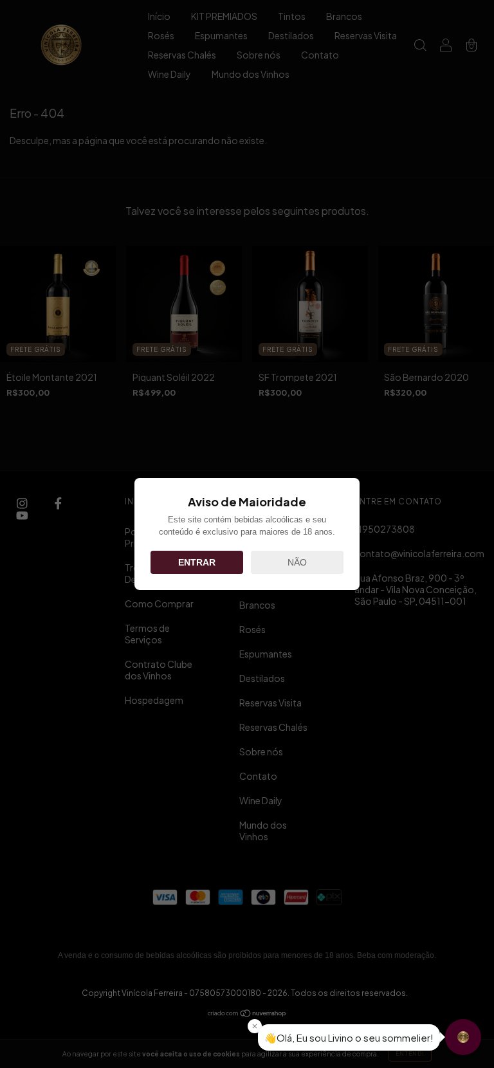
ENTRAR (196, 562)
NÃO (297, 562)
